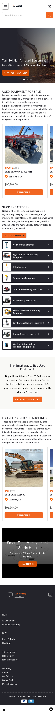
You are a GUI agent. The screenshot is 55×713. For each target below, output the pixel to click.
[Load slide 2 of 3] (27, 79)
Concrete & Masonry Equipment (28, 289)
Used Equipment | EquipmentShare (31, 696)
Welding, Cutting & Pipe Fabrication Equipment (24, 345)
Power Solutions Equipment (26, 334)
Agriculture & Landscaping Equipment (25, 256)
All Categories (12, 235)
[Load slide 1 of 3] (24, 79)
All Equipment (8, 620)
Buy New (6, 642)
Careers (6, 672)
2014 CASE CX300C (15, 494)
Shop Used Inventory (27, 399)
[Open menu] (5, 6)
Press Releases (9, 683)
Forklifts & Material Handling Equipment (26, 312)
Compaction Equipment (24, 278)
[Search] (49, 15)
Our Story (6, 668)
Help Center (7, 655)
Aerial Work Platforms (23, 244)
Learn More (27, 564)
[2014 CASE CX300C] (24, 468)
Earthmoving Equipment (24, 300)
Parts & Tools (8, 639)
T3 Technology (9, 651)
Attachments (19, 267)
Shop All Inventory (15, 72)
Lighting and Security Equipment (28, 322)
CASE (7, 491)
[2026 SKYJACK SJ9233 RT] (24, 145)
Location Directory (11, 624)
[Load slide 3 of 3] (31, 79)
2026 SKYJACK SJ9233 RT (18, 171)
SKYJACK (9, 168)
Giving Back (7, 680)
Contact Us (19, 596)
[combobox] (27, 15)
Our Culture (7, 676)
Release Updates (10, 659)
